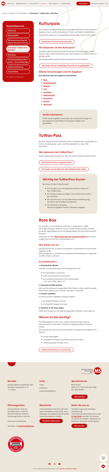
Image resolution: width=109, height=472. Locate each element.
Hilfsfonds (12, 30)
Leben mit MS (33, 3)
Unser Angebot (53, 3)
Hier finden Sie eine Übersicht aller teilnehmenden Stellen (64, 169)
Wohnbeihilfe (13, 35)
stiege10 (74, 469)
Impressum (43, 387)
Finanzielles (22, 13)
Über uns (10, 3)
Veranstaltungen (66, 3)
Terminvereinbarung (26, 426)
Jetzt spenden (79, 396)
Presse (41, 384)
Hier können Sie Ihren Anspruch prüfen (57, 41)
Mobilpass (12, 54)
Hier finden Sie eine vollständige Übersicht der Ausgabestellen (66, 65)
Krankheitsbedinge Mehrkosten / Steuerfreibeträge (18, 61)
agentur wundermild (65, 469)
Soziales (43, 3)
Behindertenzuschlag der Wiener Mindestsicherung (18, 41)
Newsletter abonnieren (98, 3)
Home (5, 13)
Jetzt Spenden (83, 3)
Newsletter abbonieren (51, 420)
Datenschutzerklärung (47, 390)
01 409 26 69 (76, 416)
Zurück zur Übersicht (16, 76)
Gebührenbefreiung (15, 66)
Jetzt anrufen (79, 425)
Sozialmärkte (13, 71)
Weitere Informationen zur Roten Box (56, 349)
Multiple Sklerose (21, 3)
